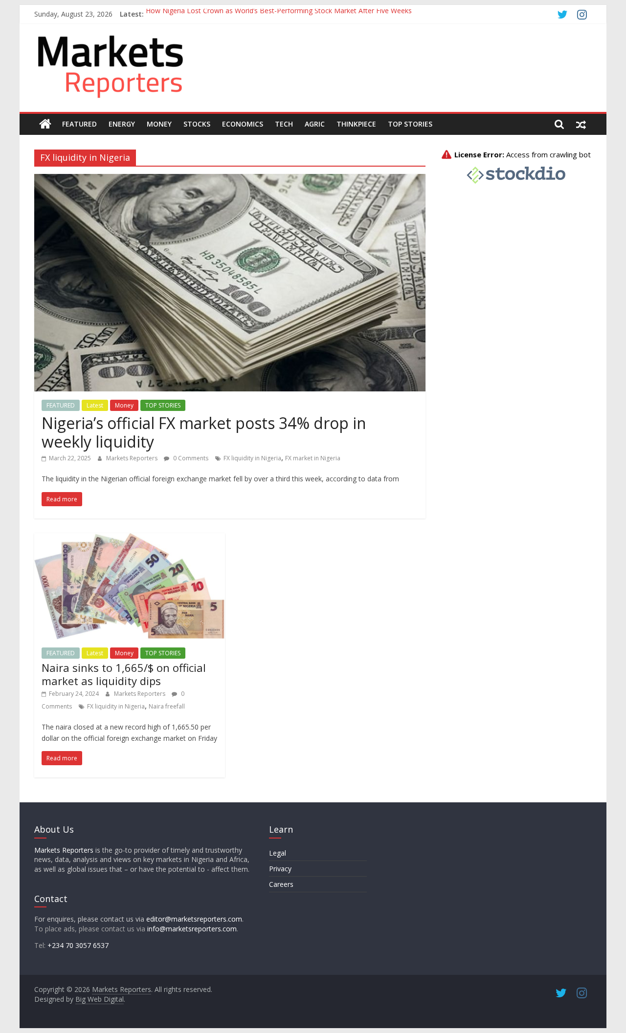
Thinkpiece (356, 124)
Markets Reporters (132, 458)
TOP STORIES (162, 405)
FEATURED (60, 405)
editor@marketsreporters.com (194, 919)
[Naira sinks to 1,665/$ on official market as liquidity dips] (129, 539)
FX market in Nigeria (312, 458)
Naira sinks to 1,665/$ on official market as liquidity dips (124, 674)
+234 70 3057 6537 (78, 945)
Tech (284, 124)
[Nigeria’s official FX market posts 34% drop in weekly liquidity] (229, 179)
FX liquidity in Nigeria (252, 458)
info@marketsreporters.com (192, 928)
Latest (95, 405)
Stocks (196, 124)
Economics (242, 124)
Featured (79, 124)
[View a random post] (581, 124)
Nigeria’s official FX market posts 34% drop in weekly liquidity (204, 432)
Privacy (280, 868)
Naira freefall (167, 706)
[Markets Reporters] (45, 124)
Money (159, 124)
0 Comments (190, 458)
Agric (315, 124)
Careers (281, 884)
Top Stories (410, 124)
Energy (122, 124)
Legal (277, 853)
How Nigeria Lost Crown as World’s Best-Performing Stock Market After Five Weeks (279, 14)
